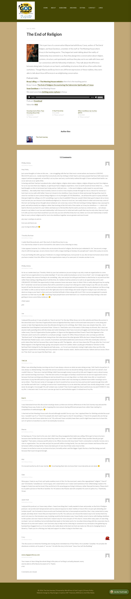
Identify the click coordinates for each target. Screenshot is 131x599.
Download (38, 101)
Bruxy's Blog (32, 81)
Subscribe (63, 8)
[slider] (100, 97)
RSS (36, 104)
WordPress (68, 590)
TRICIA (24, 361)
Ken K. (23, 398)
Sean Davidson (32, 88)
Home (45, 8)
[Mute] (96, 97)
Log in (80, 590)
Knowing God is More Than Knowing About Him (35, 112)
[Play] (29, 97)
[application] (65, 97)
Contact (92, 8)
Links (101, 8)
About (53, 8)
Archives (73, 8)
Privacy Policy (88, 590)
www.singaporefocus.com (30, 555)
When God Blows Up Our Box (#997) (87, 112)
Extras (82, 8)
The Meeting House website (51, 81)
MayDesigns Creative (57, 593)
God (75, 590)
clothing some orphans (51, 92)
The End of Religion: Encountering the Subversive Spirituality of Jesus (65, 85)
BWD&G (79, 593)
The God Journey (26, 10)
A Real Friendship (57, 111)
